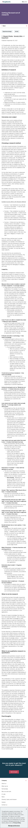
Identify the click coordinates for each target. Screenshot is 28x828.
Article (16, 31)
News (3, 796)
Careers (4, 802)
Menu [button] (23, 1)
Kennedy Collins (18, 36)
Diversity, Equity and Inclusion (9, 799)
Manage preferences (14, 825)
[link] (14, 772)
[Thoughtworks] (6, 2)
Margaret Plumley (8, 36)
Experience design (7, 31)
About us (4, 783)
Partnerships (5, 789)
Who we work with (6, 791)
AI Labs (3, 794)
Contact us (4, 804)
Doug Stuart (5, 37)
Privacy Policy (17, 822)
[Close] (26, 809)
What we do (5, 786)
